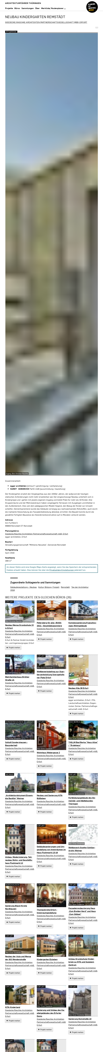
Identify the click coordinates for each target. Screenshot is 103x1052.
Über (37, 8)
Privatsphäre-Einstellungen (61, 570)
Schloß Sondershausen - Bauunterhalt (16, 744)
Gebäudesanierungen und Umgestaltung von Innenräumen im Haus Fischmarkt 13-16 (51, 849)
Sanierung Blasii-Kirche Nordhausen (16, 907)
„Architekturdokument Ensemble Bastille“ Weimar (19, 797)
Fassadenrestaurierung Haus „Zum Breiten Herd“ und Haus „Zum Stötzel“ (82, 911)
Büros (17, 8)
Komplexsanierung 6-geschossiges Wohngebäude (82, 624)
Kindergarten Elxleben (47, 959)
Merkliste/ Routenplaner (52, 8)
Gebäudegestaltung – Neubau (23, 587)
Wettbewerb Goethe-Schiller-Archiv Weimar (81, 849)
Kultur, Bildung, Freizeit (48, 587)
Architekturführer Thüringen (23, 3)
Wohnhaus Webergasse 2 (48, 752)
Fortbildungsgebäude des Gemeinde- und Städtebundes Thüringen (81, 800)
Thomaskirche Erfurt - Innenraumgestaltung (47, 911)
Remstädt (65, 587)
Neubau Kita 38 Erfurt (78, 688)
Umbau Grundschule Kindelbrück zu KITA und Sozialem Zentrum (81, 961)
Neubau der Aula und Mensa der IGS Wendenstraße (18, 958)
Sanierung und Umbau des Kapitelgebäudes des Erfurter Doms (51, 1013)
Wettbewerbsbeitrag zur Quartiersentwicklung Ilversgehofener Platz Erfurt (51, 674)
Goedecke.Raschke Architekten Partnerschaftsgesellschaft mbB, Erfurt (46, 22)
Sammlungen (27, 8)
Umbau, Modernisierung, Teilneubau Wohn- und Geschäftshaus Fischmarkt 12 (19, 860)
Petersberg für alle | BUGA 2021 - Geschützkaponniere (49, 624)
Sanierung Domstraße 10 (79, 1018)
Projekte (9, 8)
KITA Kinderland (12, 1007)
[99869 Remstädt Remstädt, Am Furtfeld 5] (97, 27)
